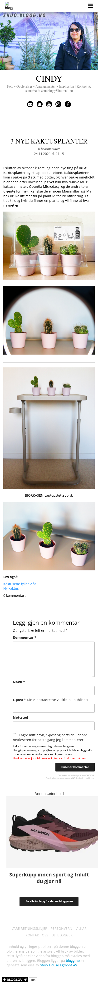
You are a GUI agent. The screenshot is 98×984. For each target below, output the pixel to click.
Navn (19, 682)
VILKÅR (81, 928)
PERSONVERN (61, 928)
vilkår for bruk (77, 778)
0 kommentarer (49, 149)
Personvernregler (60, 778)
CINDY (49, 83)
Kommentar (24, 637)
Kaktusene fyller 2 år (19, 584)
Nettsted (20, 717)
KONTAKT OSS (36, 935)
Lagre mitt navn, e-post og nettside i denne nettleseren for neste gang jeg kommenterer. (50, 737)
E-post (50, 699)
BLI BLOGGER (62, 935)
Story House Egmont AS (58, 965)
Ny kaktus (11, 588)
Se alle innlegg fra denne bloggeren (49, 901)
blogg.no (73, 960)
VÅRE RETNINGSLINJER (29, 928)
